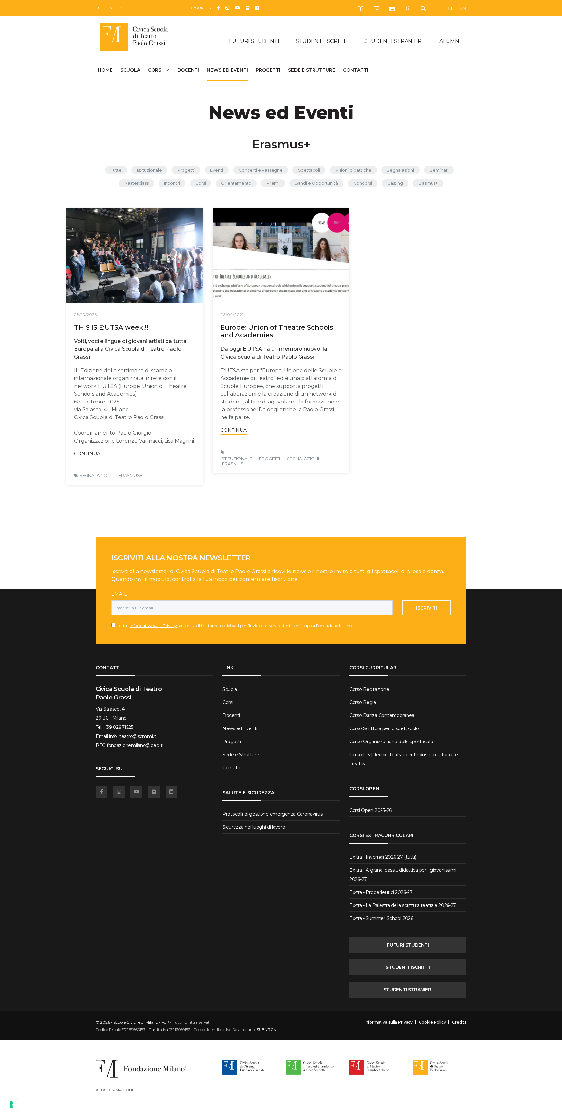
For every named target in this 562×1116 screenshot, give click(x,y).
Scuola (130, 70)
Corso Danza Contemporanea (381, 715)
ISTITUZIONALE (236, 458)
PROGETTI (269, 458)
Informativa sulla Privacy (153, 625)
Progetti (268, 70)
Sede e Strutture (311, 70)
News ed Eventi (227, 70)
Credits (459, 1022)
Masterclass (136, 183)
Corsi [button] (155, 70)
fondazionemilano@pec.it (135, 745)
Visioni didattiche (353, 170)
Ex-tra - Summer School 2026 (381, 918)
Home (105, 70)
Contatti (355, 70)
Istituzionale (149, 170)
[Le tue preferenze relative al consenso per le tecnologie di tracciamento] (11, 1104)
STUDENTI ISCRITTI (408, 967)
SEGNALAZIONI (95, 475)
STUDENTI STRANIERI (408, 990)
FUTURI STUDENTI (408, 945)
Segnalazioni (400, 170)
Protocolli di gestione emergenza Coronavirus (272, 814)
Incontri (172, 183)
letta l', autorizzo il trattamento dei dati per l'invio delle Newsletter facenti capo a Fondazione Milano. (234, 625)
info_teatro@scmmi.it (132, 736)
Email (119, 594)
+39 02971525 (118, 727)
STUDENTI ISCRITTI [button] (322, 41)
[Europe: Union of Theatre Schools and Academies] (281, 255)
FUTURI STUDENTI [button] (254, 41)
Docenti (188, 70)
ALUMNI (450, 41)
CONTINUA (87, 454)
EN (462, 8)
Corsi (200, 183)
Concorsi (363, 183)
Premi (273, 183)
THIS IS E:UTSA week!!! (111, 327)
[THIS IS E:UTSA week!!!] (134, 255)
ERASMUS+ (130, 475)
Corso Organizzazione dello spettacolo (391, 741)
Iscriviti (426, 608)
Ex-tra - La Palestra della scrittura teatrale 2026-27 (402, 905)
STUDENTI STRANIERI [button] (393, 41)
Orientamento (236, 183)
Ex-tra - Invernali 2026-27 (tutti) (382, 857)
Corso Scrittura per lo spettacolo (384, 728)
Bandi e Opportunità (316, 183)
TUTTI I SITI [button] (106, 7)
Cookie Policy (432, 1022)
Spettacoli (309, 170)
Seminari (439, 170)
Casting (395, 183)
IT (450, 8)
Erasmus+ (428, 183)
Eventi (216, 170)
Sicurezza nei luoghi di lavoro (253, 827)
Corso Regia (362, 702)
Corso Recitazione (369, 689)
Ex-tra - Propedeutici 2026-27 (381, 892)
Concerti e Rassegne (261, 170)
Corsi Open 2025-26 (370, 810)
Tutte (116, 170)
